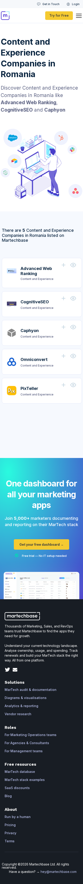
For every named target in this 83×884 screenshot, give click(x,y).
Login (76, 4)
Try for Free (59, 15)
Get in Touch (50, 4)
